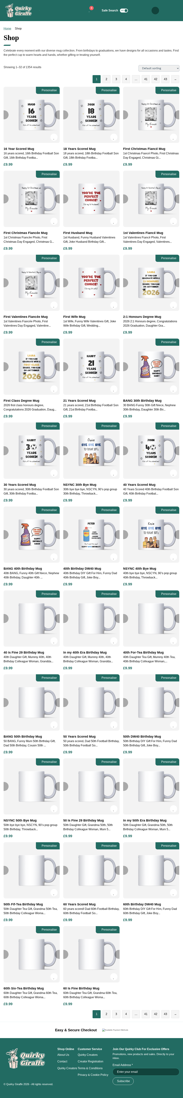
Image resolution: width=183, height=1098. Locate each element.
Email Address (123, 1065)
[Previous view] (63, 114)
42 (155, 79)
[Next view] (59, 114)
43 (165, 79)
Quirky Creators (67, 1068)
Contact (62, 1061)
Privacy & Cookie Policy (93, 1074)
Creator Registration (90, 1061)
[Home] (19, 10)
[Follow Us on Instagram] (168, 10)
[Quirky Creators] (136, 10)
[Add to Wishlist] (54, 137)
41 (145, 79)
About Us (63, 1054)
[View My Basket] (80, 10)
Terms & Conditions (90, 1068)
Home (7, 28)
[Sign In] (144, 10)
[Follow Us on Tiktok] (175, 10)
